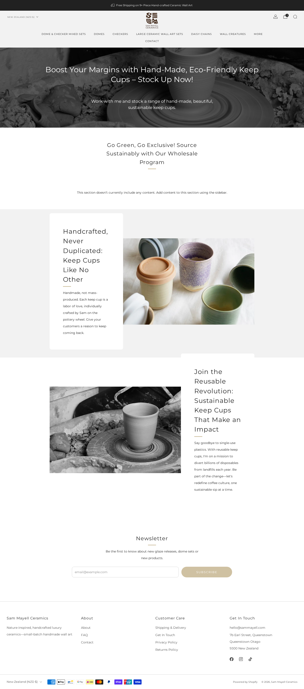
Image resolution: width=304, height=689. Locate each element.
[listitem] (152, 5)
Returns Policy (166, 650)
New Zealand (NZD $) (21, 17)
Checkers (120, 34)
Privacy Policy (166, 642)
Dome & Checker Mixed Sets (64, 34)
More (258, 34)
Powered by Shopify (245, 681)
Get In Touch (165, 635)
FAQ (84, 635)
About (86, 628)
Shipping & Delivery (170, 628)
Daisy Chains (201, 34)
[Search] (295, 16)
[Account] (275, 16)
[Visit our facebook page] (231, 659)
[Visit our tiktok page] (250, 659)
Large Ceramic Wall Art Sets (159, 34)
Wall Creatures (233, 34)
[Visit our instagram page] (240, 659)
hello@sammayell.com (247, 628)
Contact (152, 41)
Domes (99, 34)
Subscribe (206, 572)
